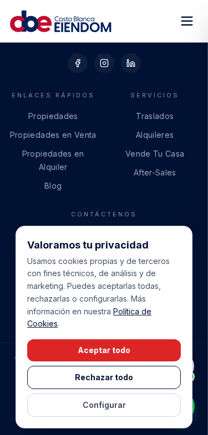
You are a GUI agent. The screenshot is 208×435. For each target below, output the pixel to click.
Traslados (155, 116)
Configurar (104, 405)
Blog (53, 185)
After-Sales (155, 172)
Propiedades (53, 116)
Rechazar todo (104, 377)
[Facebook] (78, 63)
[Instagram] (104, 63)
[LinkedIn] (131, 63)
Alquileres (155, 134)
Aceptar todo (104, 350)
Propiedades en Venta (53, 134)
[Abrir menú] (187, 21)
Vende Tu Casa (155, 153)
